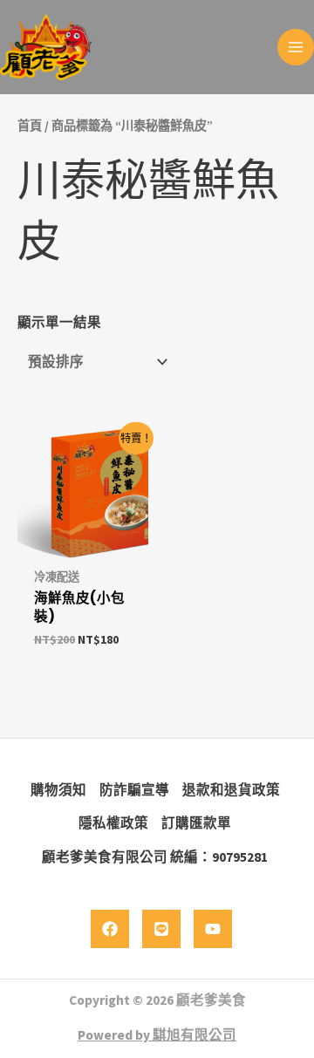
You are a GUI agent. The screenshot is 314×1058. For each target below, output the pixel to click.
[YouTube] (213, 929)
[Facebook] (110, 929)
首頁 (29, 125)
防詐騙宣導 (134, 790)
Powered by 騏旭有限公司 (157, 1035)
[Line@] (161, 929)
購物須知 (58, 790)
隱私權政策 (113, 823)
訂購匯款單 (196, 823)
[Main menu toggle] (295, 47)
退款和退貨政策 (231, 790)
